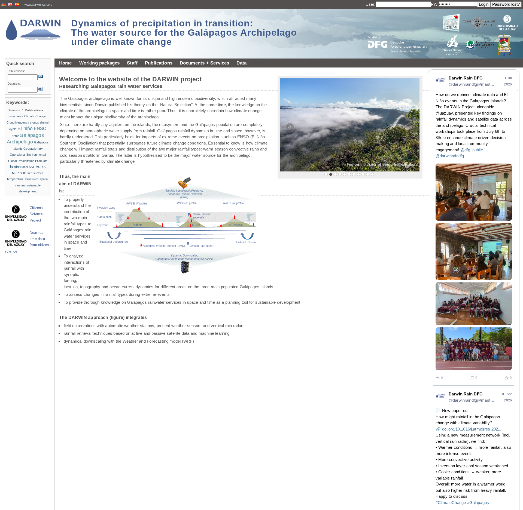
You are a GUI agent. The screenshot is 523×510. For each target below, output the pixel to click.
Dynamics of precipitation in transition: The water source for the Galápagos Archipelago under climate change (184, 32)
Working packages (99, 62)
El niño (25, 128)
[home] (33, 30)
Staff (132, 62)
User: (371, 4)
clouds (34, 122)
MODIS (41, 166)
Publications (158, 62)
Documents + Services (204, 62)
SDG (23, 173)
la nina (15, 167)
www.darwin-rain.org (38, 4)
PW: (435, 4)
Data (241, 62)
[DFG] (400, 32)
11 (372, 174)
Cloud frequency (18, 122)
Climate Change (35, 116)
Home (65, 62)
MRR (15, 173)
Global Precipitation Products (28, 160)
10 (367, 174)
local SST (28, 166)
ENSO (40, 128)
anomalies (16, 116)
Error (15, 135)
